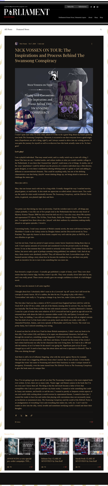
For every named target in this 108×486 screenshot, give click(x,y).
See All (101, 434)
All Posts (8, 29)
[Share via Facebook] (16, 415)
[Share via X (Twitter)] (21, 415)
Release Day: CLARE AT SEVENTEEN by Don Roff (52, 459)
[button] (101, 29)
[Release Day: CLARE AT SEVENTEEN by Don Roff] (54, 446)
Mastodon (2, 0)
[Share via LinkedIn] (26, 415)
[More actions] (91, 43)
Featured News (22, 29)
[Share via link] (31, 415)
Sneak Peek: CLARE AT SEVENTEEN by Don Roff (86, 459)
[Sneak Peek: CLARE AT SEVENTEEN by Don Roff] (88, 446)
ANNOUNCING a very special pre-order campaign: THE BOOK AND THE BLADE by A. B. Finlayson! (19, 459)
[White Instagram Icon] (97, 7)
